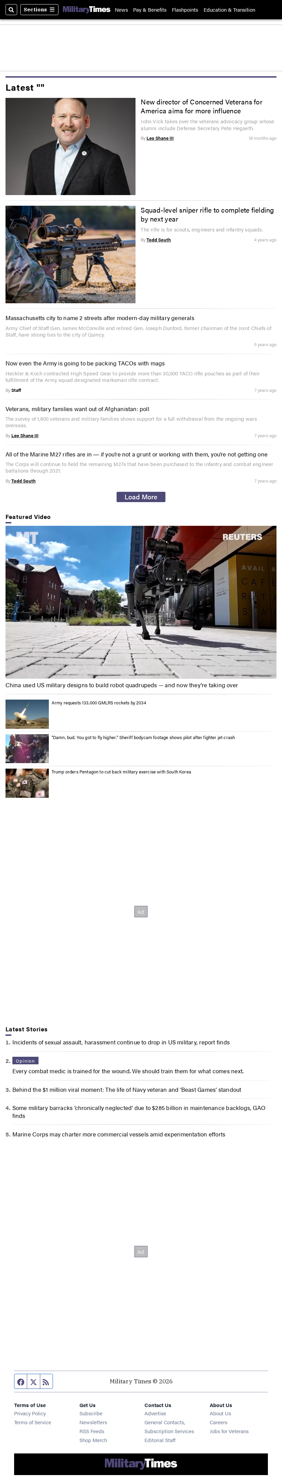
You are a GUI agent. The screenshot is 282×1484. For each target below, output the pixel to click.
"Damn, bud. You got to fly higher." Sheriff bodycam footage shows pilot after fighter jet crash (143, 737)
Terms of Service (32, 1422)
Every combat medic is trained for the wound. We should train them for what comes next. (128, 1070)
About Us (220, 1413)
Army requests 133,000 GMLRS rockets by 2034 (99, 702)
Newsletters (93, 1422)
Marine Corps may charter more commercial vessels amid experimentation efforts (119, 1134)
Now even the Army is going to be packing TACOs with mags (85, 363)
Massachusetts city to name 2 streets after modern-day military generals (100, 317)
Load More (141, 496)
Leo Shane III (160, 138)
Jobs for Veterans (229, 1431)
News (121, 9)
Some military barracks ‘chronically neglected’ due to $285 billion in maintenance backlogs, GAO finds (139, 1111)
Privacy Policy (30, 1413)
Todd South (159, 239)
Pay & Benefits (149, 9)
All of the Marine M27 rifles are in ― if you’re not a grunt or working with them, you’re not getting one (137, 454)
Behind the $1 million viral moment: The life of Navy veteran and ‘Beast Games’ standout (126, 1089)
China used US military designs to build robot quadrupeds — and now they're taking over (122, 685)
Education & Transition (229, 9)
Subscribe (90, 1413)
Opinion (25, 1060)
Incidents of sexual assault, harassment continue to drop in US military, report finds (121, 1042)
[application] (141, 602)
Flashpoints (185, 9)
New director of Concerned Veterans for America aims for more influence (201, 106)
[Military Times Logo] (86, 9)
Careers (218, 1422)
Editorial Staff (159, 1439)
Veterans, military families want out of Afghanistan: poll (77, 408)
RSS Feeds (91, 1431)
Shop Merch (93, 1439)
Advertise (155, 1413)
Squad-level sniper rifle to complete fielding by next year (207, 214)
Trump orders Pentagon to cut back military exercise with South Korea (121, 771)
